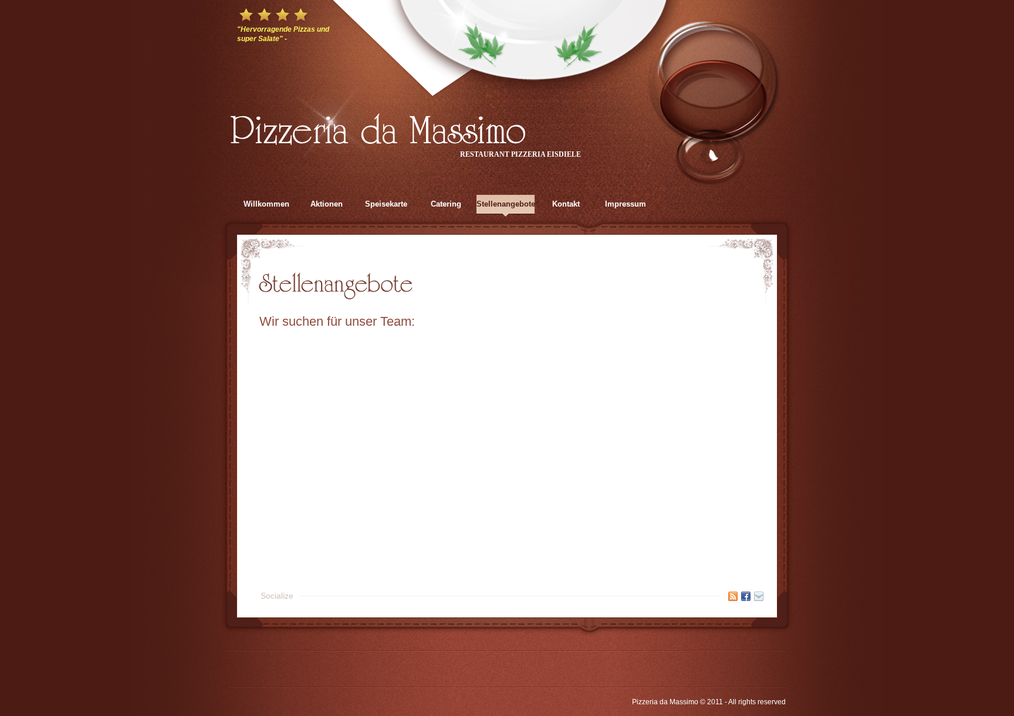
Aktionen (326, 204)
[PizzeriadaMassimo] (378, 127)
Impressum (625, 204)
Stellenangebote (505, 204)
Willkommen (266, 204)
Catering (446, 204)
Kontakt (566, 204)
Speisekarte (386, 204)
